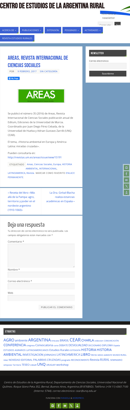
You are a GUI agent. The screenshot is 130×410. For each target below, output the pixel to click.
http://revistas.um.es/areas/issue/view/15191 (35, 157)
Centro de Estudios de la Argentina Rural (52, 5)
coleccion (98, 340)
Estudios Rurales (59, 350)
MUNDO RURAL (120, 355)
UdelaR (33, 365)
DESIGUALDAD (78, 345)
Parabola (65, 398)
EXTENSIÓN (75, 350)
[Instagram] (126, 167)
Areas (30, 164)
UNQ (41, 364)
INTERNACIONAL (48, 168)
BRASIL (64, 340)
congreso (30, 345)
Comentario (16, 241)
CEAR (75, 340)
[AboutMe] (126, 192)
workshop (62, 364)
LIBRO (85, 354)
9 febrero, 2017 (27, 71)
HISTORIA (88, 349)
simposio (7, 364)
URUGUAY (51, 364)
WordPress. (78, 398)
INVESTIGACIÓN (33, 354)
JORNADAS (50, 354)
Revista (30, 172)
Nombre (14, 269)
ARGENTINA (39, 340)
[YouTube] (126, 180)
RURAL (105, 360)
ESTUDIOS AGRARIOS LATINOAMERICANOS (26, 350)
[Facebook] (126, 174)
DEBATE (63, 345)
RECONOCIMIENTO (80, 360)
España (117, 345)
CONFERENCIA (14, 345)
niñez (5, 360)
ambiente (21, 340)
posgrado (65, 360)
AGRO (8, 340)
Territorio (17, 365)
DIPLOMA (107, 345)
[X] (126, 186)
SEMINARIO (116, 359)
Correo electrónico (20, 281)
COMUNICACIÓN (111, 340)
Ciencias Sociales (43, 164)
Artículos (55, 340)
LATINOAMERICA (16, 172)
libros (94, 354)
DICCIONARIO (94, 345)
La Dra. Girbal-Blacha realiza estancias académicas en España (60, 197)
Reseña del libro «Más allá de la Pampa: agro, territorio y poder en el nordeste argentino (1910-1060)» (21, 201)
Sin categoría (49, 71)
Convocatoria (44, 345)
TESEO (25, 364)
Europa (57, 164)
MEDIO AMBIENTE (105, 355)
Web (10, 293)
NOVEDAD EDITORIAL (20, 359)
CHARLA (87, 340)
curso (56, 345)
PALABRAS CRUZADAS (47, 360)
